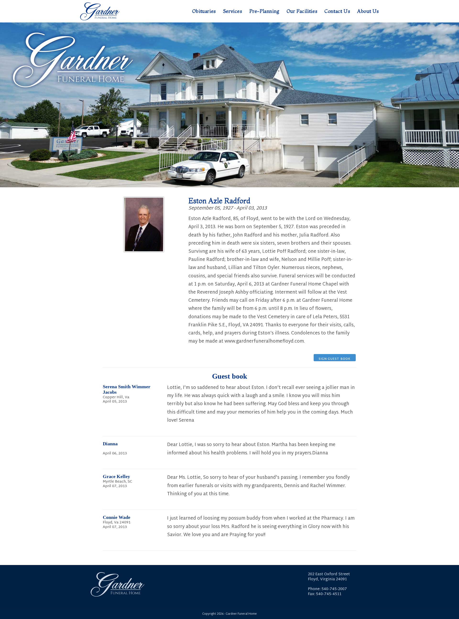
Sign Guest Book (335, 358)
